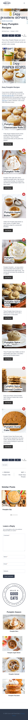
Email (6, 564)
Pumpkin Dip (7, 509)
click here (4, 100)
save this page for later (8, 95)
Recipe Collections (7, 21)
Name (6, 556)
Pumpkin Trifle (6, 474)
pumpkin (5, 464)
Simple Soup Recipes (22, 475)
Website (6, 571)
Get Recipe (8, 144)
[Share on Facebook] (11, 35)
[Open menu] (24, 3)
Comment (7, 535)
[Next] (24, 502)
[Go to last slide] (4, 502)
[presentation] (14, 498)
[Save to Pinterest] (5, 35)
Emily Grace (6, 31)
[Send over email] (18, 35)
